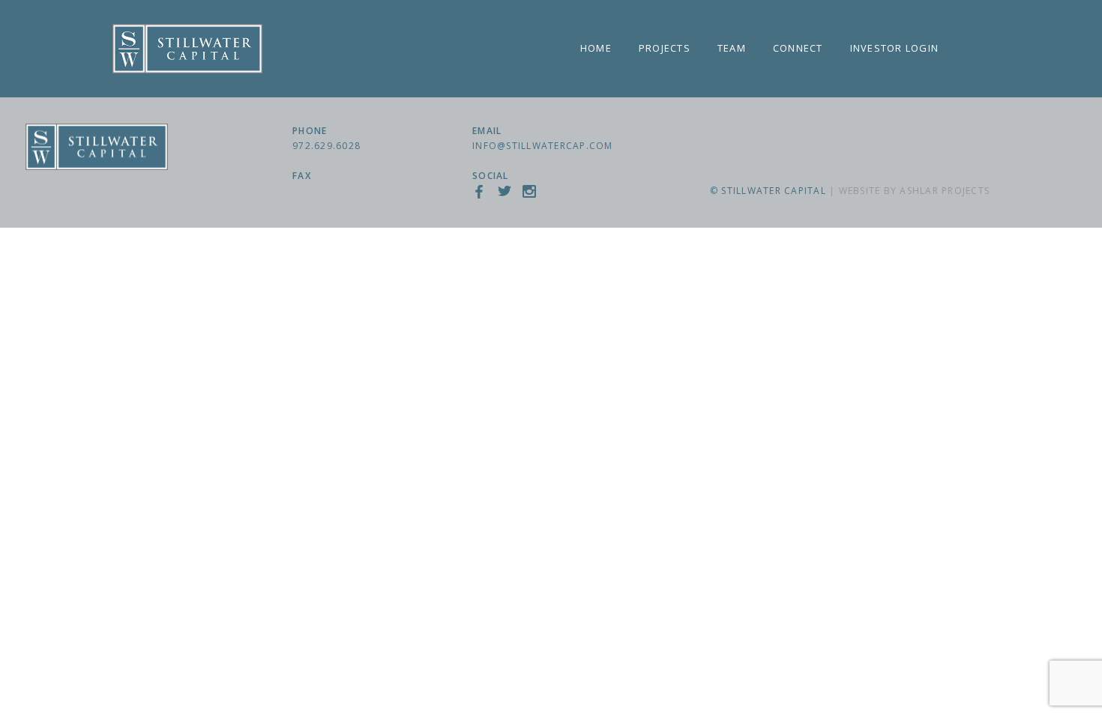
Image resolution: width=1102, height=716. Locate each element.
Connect (798, 48)
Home (596, 48)
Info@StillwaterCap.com (542, 145)
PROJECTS (664, 48)
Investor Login (894, 48)
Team (731, 48)
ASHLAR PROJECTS (945, 190)
